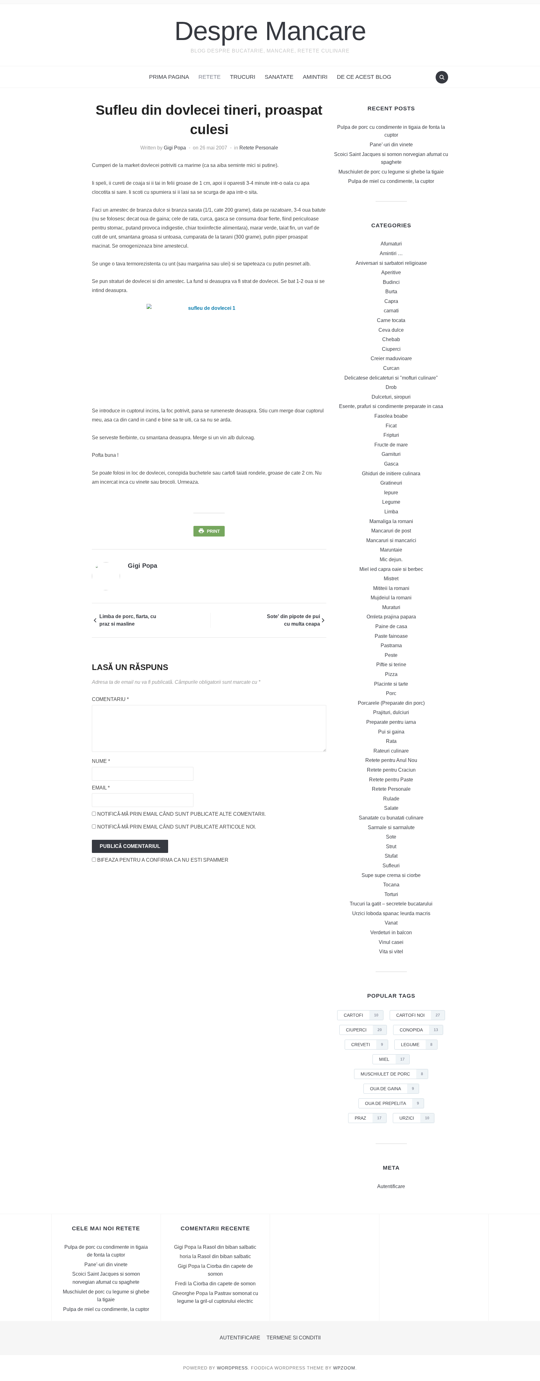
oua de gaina (392, 1088)
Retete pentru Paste (391, 779)
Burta (391, 291)
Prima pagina (169, 77)
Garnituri (391, 454)
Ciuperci (391, 349)
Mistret (391, 578)
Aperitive (391, 272)
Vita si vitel (391, 951)
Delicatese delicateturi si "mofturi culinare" (391, 378)
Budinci (391, 282)
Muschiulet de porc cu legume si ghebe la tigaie (391, 171)
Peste (391, 655)
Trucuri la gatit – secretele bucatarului (391, 903)
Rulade (391, 798)
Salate (391, 808)
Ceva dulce (391, 330)
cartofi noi (418, 1015)
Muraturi (391, 607)
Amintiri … (391, 253)
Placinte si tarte (391, 684)
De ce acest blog (364, 77)
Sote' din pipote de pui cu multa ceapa (293, 620)
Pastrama (391, 645)
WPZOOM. (345, 1367)
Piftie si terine (391, 664)
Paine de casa (391, 626)
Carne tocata (391, 320)
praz (368, 1118)
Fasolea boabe (391, 416)
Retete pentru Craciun (391, 770)
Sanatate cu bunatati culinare (391, 817)
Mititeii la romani (391, 588)
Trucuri (242, 77)
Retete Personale (258, 147)
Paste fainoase (391, 636)
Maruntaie (391, 549)
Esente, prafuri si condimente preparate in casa (391, 406)
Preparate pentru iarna (391, 722)
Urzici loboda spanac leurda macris (391, 913)
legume (416, 1044)
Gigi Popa (175, 147)
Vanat (391, 922)
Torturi (391, 894)
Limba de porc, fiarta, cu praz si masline (127, 620)
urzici (414, 1118)
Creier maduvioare (391, 358)
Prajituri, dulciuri (391, 712)
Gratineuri (391, 483)
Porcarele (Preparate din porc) (391, 703)
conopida (419, 1029)
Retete (209, 77)
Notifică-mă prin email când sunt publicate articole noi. (176, 826)
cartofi (361, 1015)
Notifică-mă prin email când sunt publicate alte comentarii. (181, 814)
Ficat (391, 425)
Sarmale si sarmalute (391, 827)
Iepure (391, 492)
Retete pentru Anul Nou (391, 760)
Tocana (391, 884)
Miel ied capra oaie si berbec (391, 569)
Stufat (391, 856)
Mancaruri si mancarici (391, 540)
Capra (391, 301)
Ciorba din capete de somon (224, 1283)
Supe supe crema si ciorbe (391, 875)
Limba (391, 511)
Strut (391, 846)
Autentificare (391, 1186)
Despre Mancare (270, 31)
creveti (367, 1044)
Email (101, 787)
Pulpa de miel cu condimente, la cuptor (391, 181)
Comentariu (110, 699)
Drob (391, 387)
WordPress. (233, 1367)
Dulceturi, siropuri (391, 397)
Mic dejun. (391, 559)
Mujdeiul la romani (391, 597)
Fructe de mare (391, 444)
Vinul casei (391, 942)
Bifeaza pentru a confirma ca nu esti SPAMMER (162, 860)
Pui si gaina (391, 731)
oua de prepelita (392, 1103)
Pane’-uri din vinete (391, 144)
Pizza (391, 674)
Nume (101, 761)
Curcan (391, 368)
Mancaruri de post (391, 530)
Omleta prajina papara (391, 616)
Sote (391, 836)
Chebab (391, 339)
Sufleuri (391, 865)
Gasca (391, 463)
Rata (391, 741)
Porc (391, 693)
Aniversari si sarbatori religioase (391, 263)
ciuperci (364, 1029)
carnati (391, 310)
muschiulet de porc (392, 1073)
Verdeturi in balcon (391, 932)
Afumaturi (391, 243)
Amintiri (315, 77)
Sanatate (279, 77)
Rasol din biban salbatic (229, 1247)
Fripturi (391, 435)
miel (392, 1059)
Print (213, 531)
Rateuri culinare (391, 751)
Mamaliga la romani (391, 521)
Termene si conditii (294, 1337)
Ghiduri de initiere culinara (391, 473)
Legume (391, 502)
